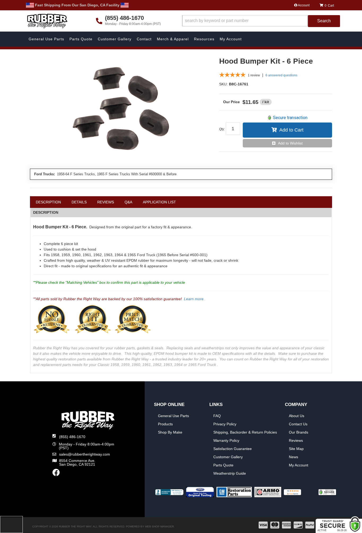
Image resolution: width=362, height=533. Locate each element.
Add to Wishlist (290, 143)
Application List (159, 202)
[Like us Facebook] (56, 474)
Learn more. (194, 299)
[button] (261, 21)
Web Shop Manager (159, 526)
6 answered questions (281, 75)
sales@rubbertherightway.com (84, 454)
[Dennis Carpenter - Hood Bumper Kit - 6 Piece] (120, 110)
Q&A (128, 202)
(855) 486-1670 (72, 437)
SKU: (223, 84)
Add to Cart (291, 130)
